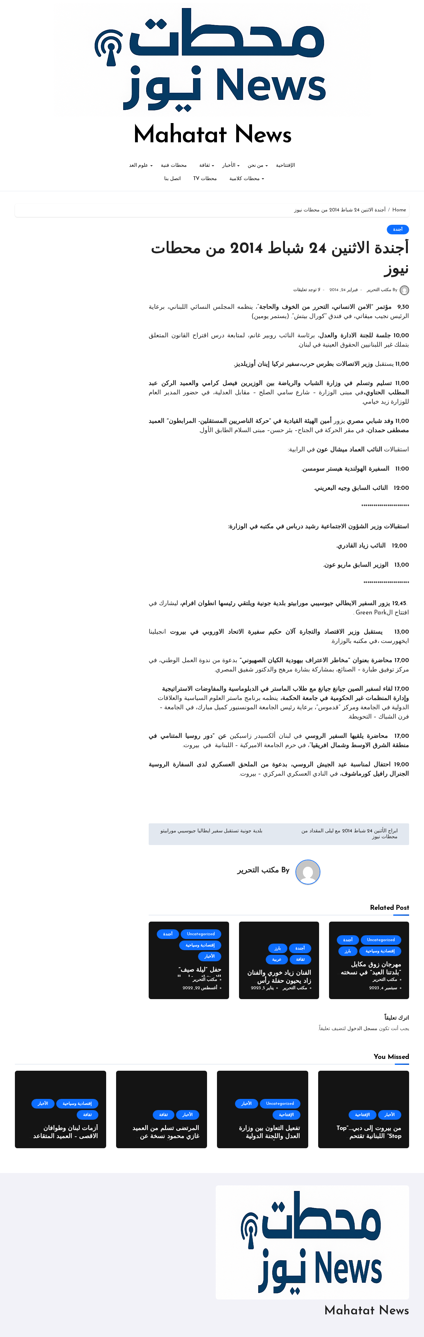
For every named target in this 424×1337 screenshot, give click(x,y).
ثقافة (204, 165)
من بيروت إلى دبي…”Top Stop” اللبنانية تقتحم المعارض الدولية (368, 1136)
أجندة (398, 230)
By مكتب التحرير (382, 290)
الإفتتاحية (285, 165)
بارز (348, 951)
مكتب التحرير (258, 870)
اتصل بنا (172, 178)
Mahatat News (212, 136)
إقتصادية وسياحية (380, 951)
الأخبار (228, 165)
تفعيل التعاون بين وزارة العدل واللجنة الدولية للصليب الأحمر (269, 1136)
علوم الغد (139, 165)
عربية (277, 960)
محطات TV (205, 178)
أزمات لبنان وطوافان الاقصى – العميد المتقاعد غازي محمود (65, 1136)
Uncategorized (381, 940)
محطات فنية (174, 165)
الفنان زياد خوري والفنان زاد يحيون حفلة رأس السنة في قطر (279, 981)
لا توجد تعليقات (306, 290)
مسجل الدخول (362, 1028)
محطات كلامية (244, 178)
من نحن (256, 165)
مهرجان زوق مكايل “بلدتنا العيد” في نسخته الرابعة (371, 973)
